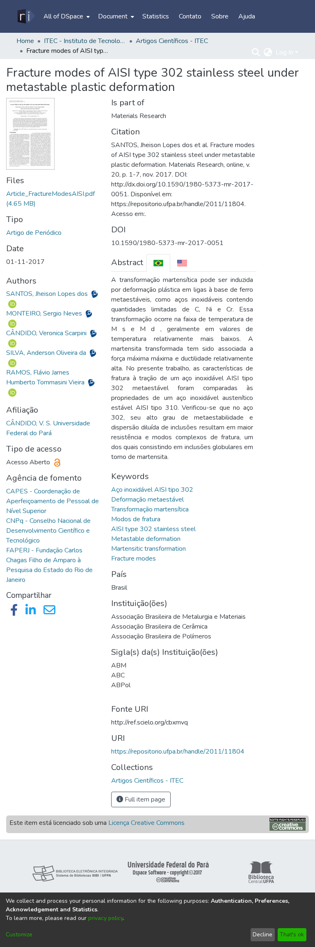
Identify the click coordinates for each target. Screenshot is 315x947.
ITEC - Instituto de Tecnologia (85, 40)
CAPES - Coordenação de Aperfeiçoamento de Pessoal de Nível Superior (52, 501)
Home (25, 40)
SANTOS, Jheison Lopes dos (47, 293)
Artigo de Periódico (34, 232)
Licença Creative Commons (146, 822)
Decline (262, 934)
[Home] (25, 16)
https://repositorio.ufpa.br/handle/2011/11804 (177, 751)
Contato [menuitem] (190, 16)
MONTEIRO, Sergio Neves (45, 313)
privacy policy (105, 918)
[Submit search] (256, 52)
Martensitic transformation (148, 548)
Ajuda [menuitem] (246, 16)
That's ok (292, 934)
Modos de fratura (135, 519)
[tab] (158, 263)
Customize (19, 934)
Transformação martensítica (150, 509)
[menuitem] (66, 16)
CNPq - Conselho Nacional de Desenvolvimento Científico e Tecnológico (48, 530)
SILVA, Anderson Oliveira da (47, 352)
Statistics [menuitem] (155, 16)
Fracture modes (133, 558)
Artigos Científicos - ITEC (172, 40)
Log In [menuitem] (284, 52)
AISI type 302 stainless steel (153, 529)
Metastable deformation (145, 538)
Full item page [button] (144, 799)
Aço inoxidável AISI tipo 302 (152, 489)
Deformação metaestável (147, 499)
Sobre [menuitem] (219, 16)
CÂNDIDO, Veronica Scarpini (47, 333)
